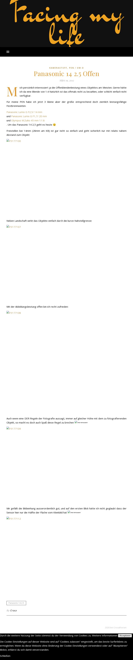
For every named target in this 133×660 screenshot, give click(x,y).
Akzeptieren (125, 635)
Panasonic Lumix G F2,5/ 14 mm (24, 112)
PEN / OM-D (76, 68)
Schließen (5, 655)
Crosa (13, 610)
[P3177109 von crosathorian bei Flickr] (66, 465)
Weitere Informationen (104, 635)
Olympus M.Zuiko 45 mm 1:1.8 (28, 120)
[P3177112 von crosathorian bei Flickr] (66, 555)
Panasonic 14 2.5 (16, 603)
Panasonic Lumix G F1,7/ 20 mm (29, 116)
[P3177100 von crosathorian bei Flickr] (66, 178)
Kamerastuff (58, 68)
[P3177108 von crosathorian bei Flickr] (66, 362)
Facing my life (66, 22)
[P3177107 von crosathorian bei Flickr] (66, 264)
